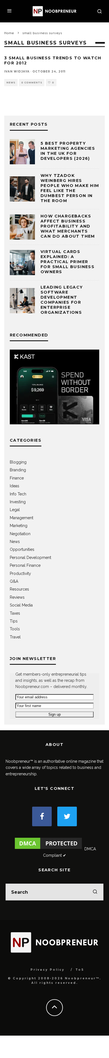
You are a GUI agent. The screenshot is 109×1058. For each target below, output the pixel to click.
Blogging (18, 462)
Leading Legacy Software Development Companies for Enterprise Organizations (62, 300)
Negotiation (20, 534)
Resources (19, 589)
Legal (15, 509)
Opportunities (22, 549)
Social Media (21, 605)
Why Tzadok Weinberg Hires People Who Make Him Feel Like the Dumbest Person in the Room (70, 188)
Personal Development (30, 557)
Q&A (14, 581)
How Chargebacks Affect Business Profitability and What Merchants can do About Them (68, 226)
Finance (17, 478)
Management (21, 518)
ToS (79, 970)
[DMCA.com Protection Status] (48, 849)
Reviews (17, 597)
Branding (18, 470)
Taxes (15, 613)
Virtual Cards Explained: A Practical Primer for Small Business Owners (67, 262)
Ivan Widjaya (17, 71)
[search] (95, 892)
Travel (15, 637)
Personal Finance (25, 565)
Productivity (20, 573)
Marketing (18, 525)
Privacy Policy (47, 970)
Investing (18, 502)
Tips (14, 621)
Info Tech (18, 494)
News (10, 82)
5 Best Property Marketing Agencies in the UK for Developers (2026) (68, 151)
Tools (15, 629)
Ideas (14, 486)
